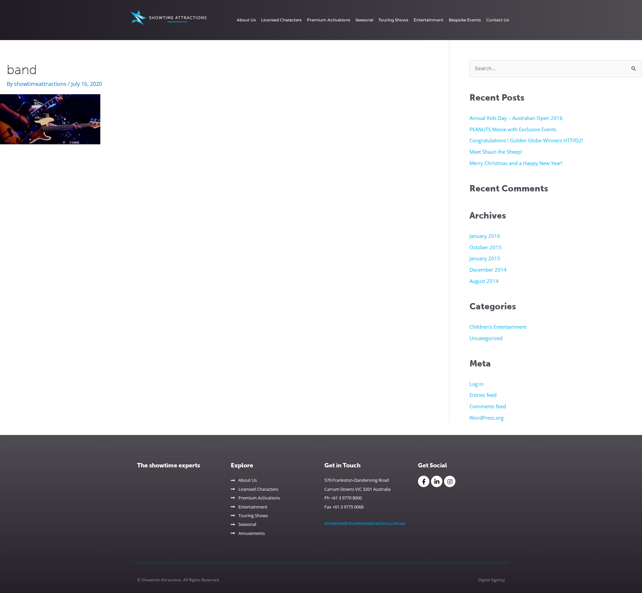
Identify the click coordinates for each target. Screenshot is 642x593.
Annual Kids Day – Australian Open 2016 (516, 118)
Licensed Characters (281, 19)
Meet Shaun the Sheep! (495, 151)
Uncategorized (486, 338)
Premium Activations (328, 19)
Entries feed (483, 395)
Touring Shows (393, 19)
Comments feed (487, 406)
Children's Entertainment (497, 326)
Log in (476, 384)
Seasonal (364, 19)
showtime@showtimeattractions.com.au (364, 523)
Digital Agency (491, 580)
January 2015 (484, 258)
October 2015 (485, 247)
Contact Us (497, 19)
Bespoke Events (465, 19)
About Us (246, 19)
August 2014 (484, 281)
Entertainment (428, 19)
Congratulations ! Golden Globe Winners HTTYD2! (526, 140)
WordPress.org (486, 417)
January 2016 (484, 236)
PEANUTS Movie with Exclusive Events (512, 129)
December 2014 (488, 269)
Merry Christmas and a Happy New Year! (515, 163)
